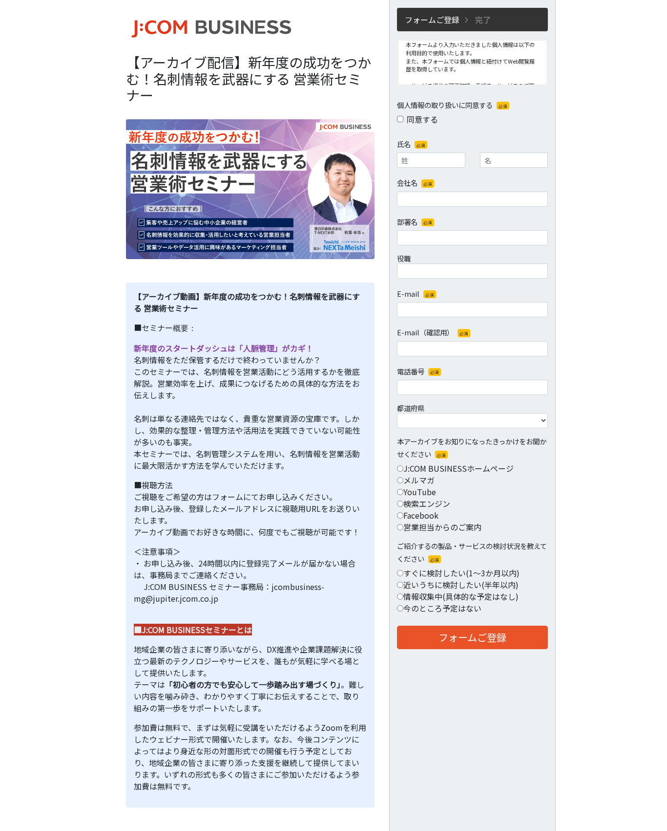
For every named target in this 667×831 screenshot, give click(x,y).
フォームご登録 (472, 637)
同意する (422, 119)
